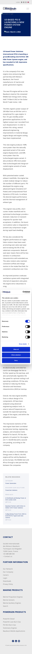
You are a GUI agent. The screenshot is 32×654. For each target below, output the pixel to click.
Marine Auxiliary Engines (12, 603)
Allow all (16, 349)
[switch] (26, 326)
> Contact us (7, 556)
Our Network (8, 569)
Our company (8, 572)
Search (5, 606)
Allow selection (16, 355)
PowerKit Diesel (9, 619)
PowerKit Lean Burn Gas (12, 622)
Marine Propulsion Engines (13, 597)
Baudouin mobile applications (14, 631)
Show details (23, 344)
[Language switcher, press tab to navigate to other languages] (28, 2)
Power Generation (10, 483)
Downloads (7, 581)
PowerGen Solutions (11, 490)
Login (18, 2)
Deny (15, 360)
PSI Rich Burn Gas (9, 625)
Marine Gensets (9, 600)
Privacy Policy (8, 584)
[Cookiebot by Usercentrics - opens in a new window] (23, 292)
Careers (6, 575)
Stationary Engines (10, 628)
